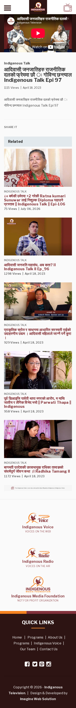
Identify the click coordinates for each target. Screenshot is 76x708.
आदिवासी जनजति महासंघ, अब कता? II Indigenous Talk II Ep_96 (30, 267)
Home (17, 637)
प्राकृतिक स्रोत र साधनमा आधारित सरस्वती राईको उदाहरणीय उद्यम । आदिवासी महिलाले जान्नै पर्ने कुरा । (37, 334)
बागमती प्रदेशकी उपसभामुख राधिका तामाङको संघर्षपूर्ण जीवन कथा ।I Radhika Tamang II (37, 469)
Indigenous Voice (47, 643)
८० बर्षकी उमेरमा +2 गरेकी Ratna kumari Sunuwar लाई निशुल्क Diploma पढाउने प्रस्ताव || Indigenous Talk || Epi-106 (34, 200)
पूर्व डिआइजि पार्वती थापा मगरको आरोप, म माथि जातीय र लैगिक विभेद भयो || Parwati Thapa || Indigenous (37, 402)
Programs (36, 637)
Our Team (27, 649)
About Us (55, 637)
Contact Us (49, 649)
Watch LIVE (57, 7)
